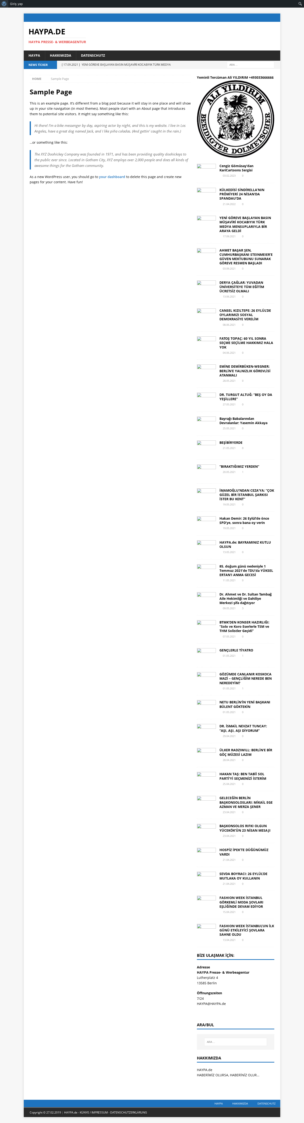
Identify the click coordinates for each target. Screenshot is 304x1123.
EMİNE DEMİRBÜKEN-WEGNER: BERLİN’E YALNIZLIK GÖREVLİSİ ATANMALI (245, 370)
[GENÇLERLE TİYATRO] (206, 655)
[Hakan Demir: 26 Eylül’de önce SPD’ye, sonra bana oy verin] (206, 523)
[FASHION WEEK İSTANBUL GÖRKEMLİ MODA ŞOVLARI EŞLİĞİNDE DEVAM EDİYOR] (206, 903)
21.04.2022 (229, 204)
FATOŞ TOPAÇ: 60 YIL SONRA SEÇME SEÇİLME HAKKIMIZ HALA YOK (246, 342)
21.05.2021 (229, 448)
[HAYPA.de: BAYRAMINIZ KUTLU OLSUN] (206, 547)
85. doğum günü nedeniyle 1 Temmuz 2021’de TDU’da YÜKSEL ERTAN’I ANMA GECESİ (246, 570)
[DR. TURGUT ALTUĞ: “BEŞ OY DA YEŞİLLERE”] (206, 400)
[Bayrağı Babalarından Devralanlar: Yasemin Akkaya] (206, 424)
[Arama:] (250, 64)
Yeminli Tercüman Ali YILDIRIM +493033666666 (235, 77)
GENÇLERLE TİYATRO (236, 650)
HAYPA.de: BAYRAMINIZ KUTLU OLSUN (245, 544)
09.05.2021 (229, 608)
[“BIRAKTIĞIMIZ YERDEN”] (206, 471)
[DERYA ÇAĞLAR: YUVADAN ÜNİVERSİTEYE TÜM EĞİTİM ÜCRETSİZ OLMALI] (206, 287)
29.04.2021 (229, 736)
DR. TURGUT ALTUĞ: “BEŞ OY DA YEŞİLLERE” (245, 396)
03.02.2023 (229, 175)
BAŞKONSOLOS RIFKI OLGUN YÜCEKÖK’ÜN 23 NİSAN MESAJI (245, 828)
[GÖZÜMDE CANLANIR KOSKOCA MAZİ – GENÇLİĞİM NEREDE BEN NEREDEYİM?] (206, 679)
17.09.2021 (229, 236)
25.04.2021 (229, 784)
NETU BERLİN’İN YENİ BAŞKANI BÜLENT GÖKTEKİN (244, 704)
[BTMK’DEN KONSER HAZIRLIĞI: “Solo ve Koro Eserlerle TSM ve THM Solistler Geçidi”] (206, 627)
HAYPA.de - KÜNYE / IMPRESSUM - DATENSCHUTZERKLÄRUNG (105, 1112)
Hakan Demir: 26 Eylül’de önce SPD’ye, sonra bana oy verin (244, 520)
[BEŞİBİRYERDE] (206, 447)
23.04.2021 (229, 812)
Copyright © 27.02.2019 (46, 1112)
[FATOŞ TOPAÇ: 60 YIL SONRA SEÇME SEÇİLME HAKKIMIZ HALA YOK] (206, 343)
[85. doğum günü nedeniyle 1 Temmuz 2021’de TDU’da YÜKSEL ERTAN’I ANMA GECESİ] (206, 571)
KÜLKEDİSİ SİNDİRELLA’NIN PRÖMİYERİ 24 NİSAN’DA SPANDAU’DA (241, 194)
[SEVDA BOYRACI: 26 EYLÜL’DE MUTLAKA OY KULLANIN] (206, 879)
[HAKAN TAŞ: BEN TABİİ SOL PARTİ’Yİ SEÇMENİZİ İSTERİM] (206, 779)
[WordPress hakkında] (4, 4)
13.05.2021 (229, 552)
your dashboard (112, 176)
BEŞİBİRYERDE (230, 442)
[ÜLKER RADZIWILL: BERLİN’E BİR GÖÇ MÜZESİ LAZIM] (206, 755)
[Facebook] (248, 18)
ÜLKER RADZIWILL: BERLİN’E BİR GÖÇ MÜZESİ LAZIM (245, 752)
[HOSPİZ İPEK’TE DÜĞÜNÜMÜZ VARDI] (206, 855)
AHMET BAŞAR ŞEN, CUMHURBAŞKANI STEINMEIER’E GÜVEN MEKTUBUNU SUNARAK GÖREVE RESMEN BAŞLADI (246, 257)
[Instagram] (267, 18)
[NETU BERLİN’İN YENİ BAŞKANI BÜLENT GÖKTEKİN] (206, 707)
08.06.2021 (229, 324)
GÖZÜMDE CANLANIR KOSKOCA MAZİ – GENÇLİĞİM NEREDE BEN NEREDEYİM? (245, 678)
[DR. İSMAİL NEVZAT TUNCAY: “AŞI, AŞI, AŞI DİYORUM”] (206, 731)
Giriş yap (16, 4)
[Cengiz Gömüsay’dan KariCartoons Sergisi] (206, 171)
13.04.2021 (229, 940)
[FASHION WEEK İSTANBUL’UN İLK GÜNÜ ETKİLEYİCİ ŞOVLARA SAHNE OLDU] (206, 931)
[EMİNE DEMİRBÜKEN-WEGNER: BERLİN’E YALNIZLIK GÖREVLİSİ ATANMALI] (206, 371)
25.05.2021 (229, 428)
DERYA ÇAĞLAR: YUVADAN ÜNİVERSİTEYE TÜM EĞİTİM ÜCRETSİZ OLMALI (241, 286)
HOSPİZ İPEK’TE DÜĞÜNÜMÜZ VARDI (243, 852)
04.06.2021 (229, 352)
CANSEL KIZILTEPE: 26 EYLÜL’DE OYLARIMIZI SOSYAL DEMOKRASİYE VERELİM (245, 314)
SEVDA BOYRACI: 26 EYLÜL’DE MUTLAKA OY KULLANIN (243, 875)
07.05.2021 (229, 636)
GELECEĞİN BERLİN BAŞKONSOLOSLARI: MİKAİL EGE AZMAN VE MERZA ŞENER (246, 802)
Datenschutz (93, 55)
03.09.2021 (229, 268)
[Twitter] (257, 18)
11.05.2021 (229, 580)
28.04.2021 (229, 760)
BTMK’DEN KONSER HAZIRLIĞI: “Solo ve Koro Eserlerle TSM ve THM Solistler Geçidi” (244, 626)
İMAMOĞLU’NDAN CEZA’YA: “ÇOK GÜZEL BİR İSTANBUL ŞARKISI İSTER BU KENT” (246, 494)
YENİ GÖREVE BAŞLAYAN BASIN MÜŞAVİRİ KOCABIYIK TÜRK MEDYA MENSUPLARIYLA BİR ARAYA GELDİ (245, 224)
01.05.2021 (229, 655)
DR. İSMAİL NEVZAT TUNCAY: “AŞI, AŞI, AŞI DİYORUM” (243, 728)
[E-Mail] (276, 18)
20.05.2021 (229, 472)
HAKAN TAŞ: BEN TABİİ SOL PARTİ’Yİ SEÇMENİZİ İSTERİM (242, 776)
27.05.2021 (229, 404)
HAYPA (34, 55)
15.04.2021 (229, 912)
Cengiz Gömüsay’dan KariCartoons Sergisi (236, 168)
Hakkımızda (60, 55)
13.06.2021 (229, 296)
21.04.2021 (229, 860)
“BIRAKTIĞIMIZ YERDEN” (239, 466)
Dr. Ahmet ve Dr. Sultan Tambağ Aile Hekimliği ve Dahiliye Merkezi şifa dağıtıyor (245, 598)
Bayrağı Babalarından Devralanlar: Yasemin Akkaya (243, 420)
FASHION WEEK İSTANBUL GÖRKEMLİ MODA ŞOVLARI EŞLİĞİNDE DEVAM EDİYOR (241, 901)
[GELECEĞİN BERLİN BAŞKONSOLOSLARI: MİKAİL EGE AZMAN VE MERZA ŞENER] (206, 803)
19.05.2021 (229, 504)
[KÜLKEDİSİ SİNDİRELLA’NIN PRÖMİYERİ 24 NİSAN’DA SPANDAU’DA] (206, 195)
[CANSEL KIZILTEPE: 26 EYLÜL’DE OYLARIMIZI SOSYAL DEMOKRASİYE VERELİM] (206, 315)
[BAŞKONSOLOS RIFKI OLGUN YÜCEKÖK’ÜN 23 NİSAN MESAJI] (206, 831)
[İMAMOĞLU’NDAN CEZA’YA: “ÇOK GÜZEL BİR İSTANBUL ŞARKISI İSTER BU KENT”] (206, 495)
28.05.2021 (229, 380)
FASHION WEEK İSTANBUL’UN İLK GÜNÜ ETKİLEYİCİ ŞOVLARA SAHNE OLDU (246, 930)
